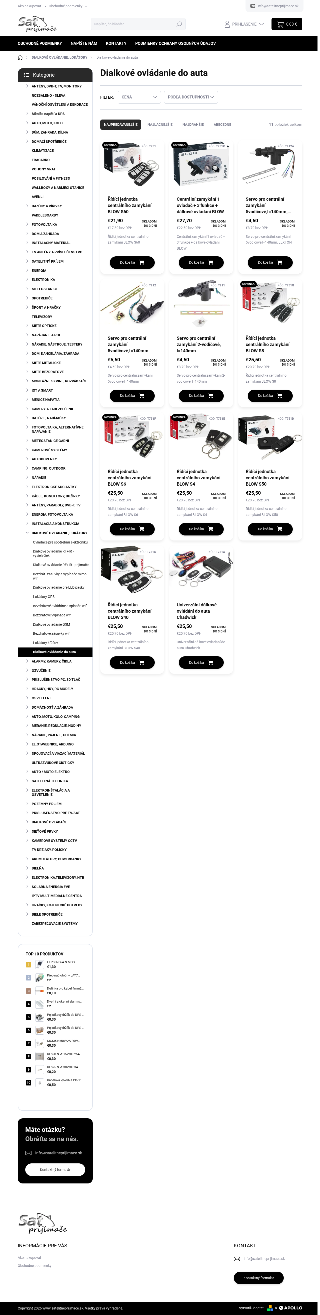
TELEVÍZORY (42, 317)
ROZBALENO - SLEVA (48, 95)
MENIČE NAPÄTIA (46, 400)
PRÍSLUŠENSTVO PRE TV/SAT (56, 813)
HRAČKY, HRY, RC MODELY (52, 689)
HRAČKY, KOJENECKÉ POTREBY (57, 905)
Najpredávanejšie (121, 125)
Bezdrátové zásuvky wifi (51, 633)
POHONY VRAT (44, 169)
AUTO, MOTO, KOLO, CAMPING (56, 717)
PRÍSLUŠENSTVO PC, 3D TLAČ (56, 680)
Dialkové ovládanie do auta (54, 652)
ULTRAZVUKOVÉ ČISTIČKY (53, 763)
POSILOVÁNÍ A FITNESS (51, 178)
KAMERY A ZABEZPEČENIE (53, 409)
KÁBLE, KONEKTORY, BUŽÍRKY (56, 496)
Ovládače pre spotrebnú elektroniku (60, 542)
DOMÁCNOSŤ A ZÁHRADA (52, 707)
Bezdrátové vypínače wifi (52, 615)
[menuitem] (42, 43)
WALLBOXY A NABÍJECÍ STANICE (58, 188)
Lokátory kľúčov (45, 643)
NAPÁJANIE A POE (46, 335)
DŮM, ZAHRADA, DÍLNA (50, 132)
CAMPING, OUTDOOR (49, 468)
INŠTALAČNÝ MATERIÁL (51, 243)
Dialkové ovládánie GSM (51, 624)
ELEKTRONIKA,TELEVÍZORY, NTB (58, 877)
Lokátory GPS (43, 597)
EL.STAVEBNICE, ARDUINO (53, 744)
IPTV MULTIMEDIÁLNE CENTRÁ (57, 896)
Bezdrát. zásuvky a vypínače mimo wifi (59, 576)
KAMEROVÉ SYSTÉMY (49, 450)
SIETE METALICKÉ (46, 363)
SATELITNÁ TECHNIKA (50, 781)
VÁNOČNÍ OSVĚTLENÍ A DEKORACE (60, 104)
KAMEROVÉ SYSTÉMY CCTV (54, 841)
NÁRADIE (39, 478)
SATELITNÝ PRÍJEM (48, 261)
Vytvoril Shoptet (251, 1308)
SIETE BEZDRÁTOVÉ (48, 372)
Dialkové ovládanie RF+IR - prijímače (60, 565)
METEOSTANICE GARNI (50, 441)
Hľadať (179, 24)
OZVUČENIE (41, 671)
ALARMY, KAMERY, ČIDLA (52, 661)
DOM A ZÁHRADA (45, 234)
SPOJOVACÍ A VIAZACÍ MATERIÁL (58, 753)
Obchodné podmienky (65, 6)
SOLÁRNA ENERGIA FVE (51, 887)
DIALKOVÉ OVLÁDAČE (49, 822)
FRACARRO (41, 160)
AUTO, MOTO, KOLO (47, 123)
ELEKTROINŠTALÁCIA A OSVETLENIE (51, 792)
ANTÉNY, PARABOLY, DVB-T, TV (56, 505)
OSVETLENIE (42, 698)
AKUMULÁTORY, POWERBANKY (57, 859)
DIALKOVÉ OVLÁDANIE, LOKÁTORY (60, 533)
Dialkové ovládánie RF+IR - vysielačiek (53, 553)
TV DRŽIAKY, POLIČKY (49, 850)
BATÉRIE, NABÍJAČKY (49, 418)
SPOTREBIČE (42, 298)
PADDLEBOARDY (45, 215)
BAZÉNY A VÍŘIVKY (47, 206)
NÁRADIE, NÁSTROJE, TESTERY (57, 344)
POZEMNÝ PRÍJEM (47, 804)
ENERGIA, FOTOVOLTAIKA (52, 514)
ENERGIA (39, 271)
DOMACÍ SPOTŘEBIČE (49, 142)
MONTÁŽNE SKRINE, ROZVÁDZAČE (59, 381)
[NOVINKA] (132, 167)
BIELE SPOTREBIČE (47, 914)
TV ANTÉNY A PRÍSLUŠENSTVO (57, 252)
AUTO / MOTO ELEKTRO (51, 772)
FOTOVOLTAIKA (44, 225)
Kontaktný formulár (55, 1170)
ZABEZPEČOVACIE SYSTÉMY (55, 924)
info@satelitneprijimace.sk (58, 1153)
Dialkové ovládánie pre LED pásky (58, 587)
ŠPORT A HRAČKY (46, 307)
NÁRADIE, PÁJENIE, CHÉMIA (54, 735)
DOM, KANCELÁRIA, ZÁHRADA (55, 354)
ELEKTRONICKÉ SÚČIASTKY (54, 487)
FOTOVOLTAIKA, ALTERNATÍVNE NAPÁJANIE (58, 429)
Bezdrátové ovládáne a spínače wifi (60, 606)
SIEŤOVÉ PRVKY (45, 831)
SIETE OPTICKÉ (44, 326)
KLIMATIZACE (43, 151)
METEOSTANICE (45, 289)
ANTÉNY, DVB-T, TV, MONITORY (57, 86)
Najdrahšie (193, 125)
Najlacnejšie (160, 125)
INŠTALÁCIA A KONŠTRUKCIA (55, 524)
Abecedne (222, 125)
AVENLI (38, 197)
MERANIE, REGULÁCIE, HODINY (56, 726)
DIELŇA (38, 868)
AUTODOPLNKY (44, 459)
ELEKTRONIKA (43, 280)
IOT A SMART (42, 390)
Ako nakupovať (29, 6)
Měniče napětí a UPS (48, 114)
